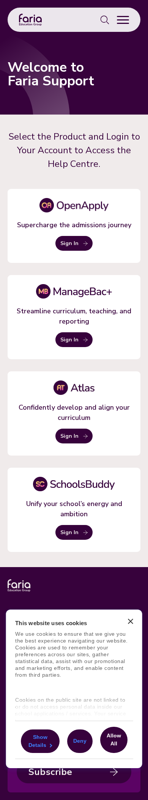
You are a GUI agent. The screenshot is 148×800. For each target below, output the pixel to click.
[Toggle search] (104, 19)
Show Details (37, 741)
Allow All (113, 739)
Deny (79, 741)
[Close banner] (130, 621)
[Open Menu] (123, 20)
